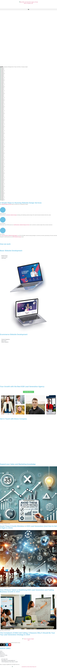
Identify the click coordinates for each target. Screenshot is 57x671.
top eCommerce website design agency (9, 235)
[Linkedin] (7, 644)
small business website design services (21, 224)
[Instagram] (4, 644)
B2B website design (17, 236)
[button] (28, 9)
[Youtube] (9, 644)
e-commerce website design (11, 214)
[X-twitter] (1, 644)
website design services (6, 204)
